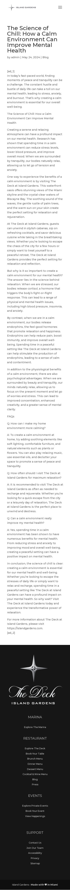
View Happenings (35, 816)
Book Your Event (35, 811)
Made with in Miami (44, 884)
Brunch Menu (35, 758)
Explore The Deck (35, 748)
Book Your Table (35, 753)
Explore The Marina (35, 727)
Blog (45, 57)
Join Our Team (35, 848)
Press (35, 784)
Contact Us (35, 842)
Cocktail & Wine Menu (35, 774)
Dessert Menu (35, 769)
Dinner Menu (35, 764)
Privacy (35, 858)
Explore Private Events (35, 805)
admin (15, 57)
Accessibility (35, 853)
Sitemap (35, 863)
